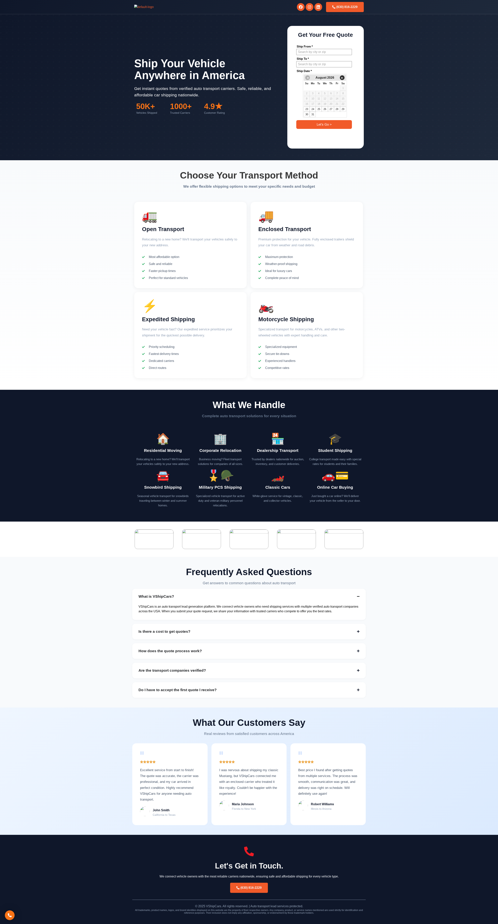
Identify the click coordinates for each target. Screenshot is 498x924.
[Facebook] (301, 7)
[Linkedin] (318, 7)
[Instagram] (309, 7)
